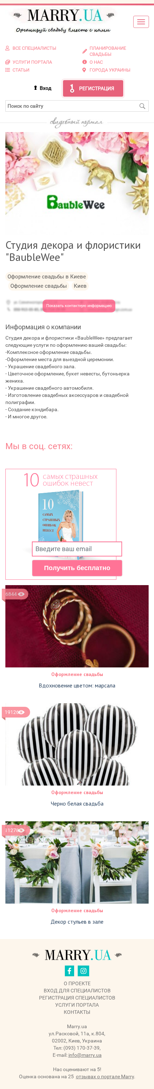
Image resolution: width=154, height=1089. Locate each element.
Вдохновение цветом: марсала (77, 685)
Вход (45, 88)
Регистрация (96, 88)
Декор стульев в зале (77, 921)
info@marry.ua (85, 1055)
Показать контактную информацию (79, 305)
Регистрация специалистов (77, 998)
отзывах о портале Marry (105, 1076)
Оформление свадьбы (77, 674)
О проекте (77, 983)
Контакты (77, 1012)
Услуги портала (77, 1005)
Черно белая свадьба (77, 803)
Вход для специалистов (77, 990)
